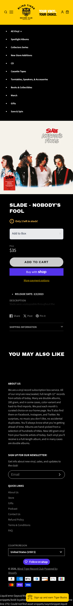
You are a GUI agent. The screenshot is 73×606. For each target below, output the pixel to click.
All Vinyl (15, 31)
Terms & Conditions (19, 525)
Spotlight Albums (20, 39)
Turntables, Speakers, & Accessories (29, 79)
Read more (16, 308)
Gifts (13, 103)
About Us (13, 492)
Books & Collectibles (21, 87)
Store (11, 498)
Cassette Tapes (18, 71)
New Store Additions (21, 55)
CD (12, 63)
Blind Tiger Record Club (30, 569)
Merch (14, 95)
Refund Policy (16, 519)
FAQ (10, 530)
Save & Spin (17, 111)
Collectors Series (19, 47)
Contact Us (14, 514)
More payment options (36, 280)
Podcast (12, 508)
